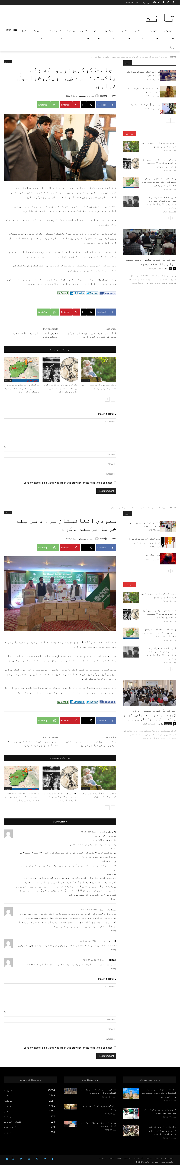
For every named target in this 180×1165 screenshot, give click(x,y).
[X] (159, 3)
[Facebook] (173, 3)
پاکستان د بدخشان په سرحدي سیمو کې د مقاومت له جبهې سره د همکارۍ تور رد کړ (22, 388)
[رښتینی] (97, 96)
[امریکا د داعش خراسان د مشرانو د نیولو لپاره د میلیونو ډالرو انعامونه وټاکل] (131, 201)
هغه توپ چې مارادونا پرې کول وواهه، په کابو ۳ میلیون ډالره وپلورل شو (61, 388)
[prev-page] (113, 399)
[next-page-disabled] (168, 218)
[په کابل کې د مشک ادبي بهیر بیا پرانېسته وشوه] (149, 242)
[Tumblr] (164, 3)
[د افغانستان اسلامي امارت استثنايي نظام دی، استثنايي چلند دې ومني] (131, 1093)
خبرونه (164, 56)
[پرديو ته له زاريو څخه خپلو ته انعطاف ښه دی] (70, 1124)
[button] (172, 47)
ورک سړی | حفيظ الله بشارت (145, 104)
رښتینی (82, 95)
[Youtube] (155, 3)
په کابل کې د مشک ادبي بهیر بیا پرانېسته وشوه (150, 261)
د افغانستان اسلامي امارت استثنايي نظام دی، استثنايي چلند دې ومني (159, 1093)
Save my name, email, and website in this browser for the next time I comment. (68, 482)
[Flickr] (45, 1159)
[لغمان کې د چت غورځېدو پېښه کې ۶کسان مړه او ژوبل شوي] (70, 1091)
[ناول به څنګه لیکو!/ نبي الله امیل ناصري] (168, 75)
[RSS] (21, 1159)
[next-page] (107, 399)
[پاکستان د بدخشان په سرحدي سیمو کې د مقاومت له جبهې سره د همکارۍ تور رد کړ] (21, 369)
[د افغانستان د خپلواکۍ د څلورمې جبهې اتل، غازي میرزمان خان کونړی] (131, 1130)
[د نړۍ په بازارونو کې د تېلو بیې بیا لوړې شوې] (131, 1113)
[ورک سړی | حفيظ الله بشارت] (168, 108)
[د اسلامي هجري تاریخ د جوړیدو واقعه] (70, 1107)
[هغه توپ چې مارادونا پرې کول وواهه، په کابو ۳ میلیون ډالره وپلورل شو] (60, 369)
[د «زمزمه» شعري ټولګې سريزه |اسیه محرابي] (168, 91)
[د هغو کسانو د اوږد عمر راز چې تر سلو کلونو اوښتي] (98, 369)
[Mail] (29, 1159)
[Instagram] (168, 3)
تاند (166, 268)
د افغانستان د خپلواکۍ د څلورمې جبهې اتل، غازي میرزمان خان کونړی (161, 1130)
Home (173, 56)
